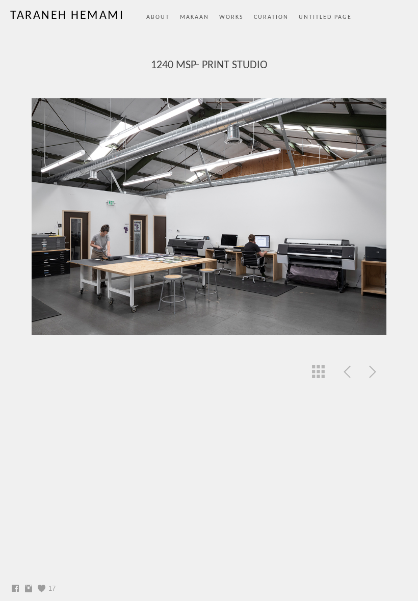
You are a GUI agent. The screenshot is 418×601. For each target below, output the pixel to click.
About (158, 17)
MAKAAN (194, 17)
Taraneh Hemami (67, 16)
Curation (271, 17)
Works (231, 17)
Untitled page (325, 17)
